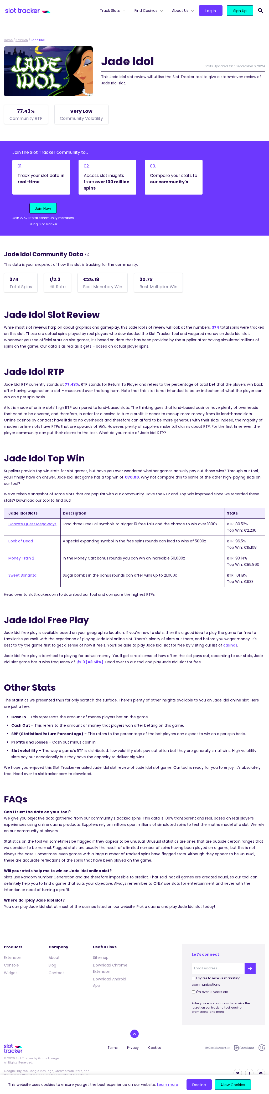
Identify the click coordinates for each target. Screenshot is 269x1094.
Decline (199, 1084)
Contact (56, 972)
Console (11, 965)
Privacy (133, 1047)
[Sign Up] (250, 968)
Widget (10, 972)
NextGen (21, 40)
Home (8, 40)
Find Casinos (145, 10)
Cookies (154, 1047)
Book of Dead (20, 541)
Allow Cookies (232, 1084)
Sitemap (100, 957)
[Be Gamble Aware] (217, 1047)
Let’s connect (205, 954)
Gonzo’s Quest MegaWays (32, 524)
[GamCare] (244, 1048)
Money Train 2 (21, 558)
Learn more (167, 1084)
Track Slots (110, 10)
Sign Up (240, 10)
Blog (52, 965)
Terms (113, 1047)
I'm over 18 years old (212, 992)
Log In (210, 10)
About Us (180, 10)
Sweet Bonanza (22, 575)
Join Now (43, 208)
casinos (230, 645)
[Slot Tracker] (50, 10)
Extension (12, 957)
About (54, 957)
